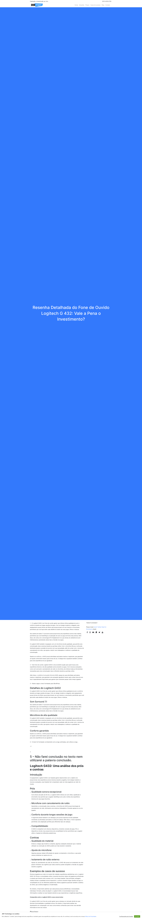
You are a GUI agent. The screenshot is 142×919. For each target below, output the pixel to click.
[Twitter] (99, 632)
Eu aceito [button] (137, 916)
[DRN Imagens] (37, 5)
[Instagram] (90, 632)
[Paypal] (96, 632)
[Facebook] (87, 632)
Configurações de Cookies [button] (126, 916)
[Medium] (93, 632)
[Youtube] (102, 632)
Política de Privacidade (90, 916)
